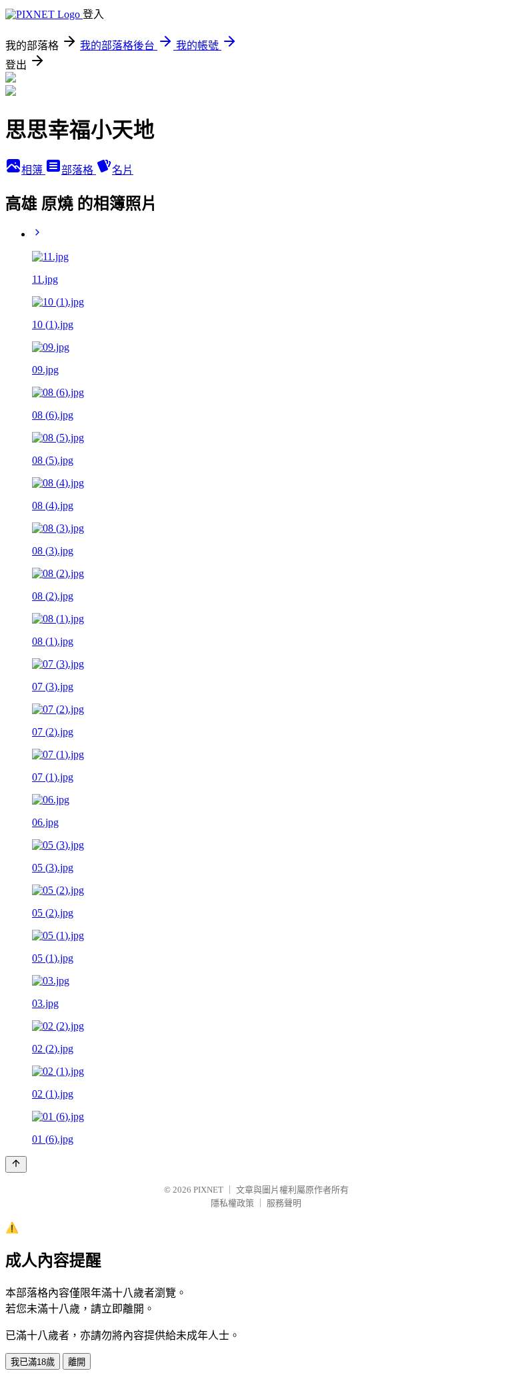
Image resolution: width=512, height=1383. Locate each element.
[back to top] (16, 1164)
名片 (122, 170)
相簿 (33, 170)
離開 (76, 1362)
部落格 (78, 170)
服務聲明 (284, 1203)
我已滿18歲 (33, 1362)
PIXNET (208, 1190)
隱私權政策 (232, 1203)
